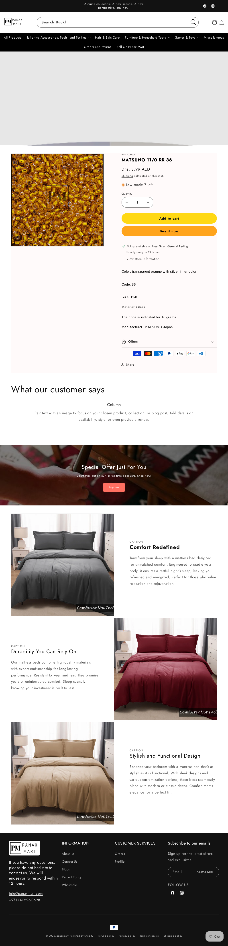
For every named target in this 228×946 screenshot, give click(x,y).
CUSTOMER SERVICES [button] (135, 843)
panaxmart (63, 936)
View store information (142, 259)
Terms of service (149, 936)
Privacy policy (127, 936)
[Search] (193, 22)
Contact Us (69, 861)
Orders (120, 853)
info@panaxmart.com (26, 893)
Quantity (127, 194)
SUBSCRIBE (205, 872)
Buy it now (169, 231)
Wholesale (69, 885)
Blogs (66, 869)
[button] (214, 22)
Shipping (127, 176)
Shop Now (114, 487)
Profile (119, 861)
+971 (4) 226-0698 (24, 900)
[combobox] (117, 22)
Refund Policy (72, 877)
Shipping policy (173, 936)
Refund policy (106, 936)
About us (68, 853)
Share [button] (130, 364)
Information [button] (76, 843)
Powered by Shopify (81, 936)
